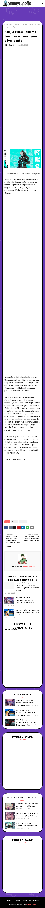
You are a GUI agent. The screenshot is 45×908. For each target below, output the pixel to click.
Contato (17, 900)
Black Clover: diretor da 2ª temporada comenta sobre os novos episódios (28, 721)
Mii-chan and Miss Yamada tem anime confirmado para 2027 (25, 600)
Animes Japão (31, 904)
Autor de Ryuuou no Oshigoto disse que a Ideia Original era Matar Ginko (27, 586)
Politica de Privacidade (31, 900)
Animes (14, 522)
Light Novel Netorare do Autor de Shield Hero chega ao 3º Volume (27, 814)
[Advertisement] (23, 14)
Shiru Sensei (9, 45)
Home (9, 900)
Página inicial (8, 25)
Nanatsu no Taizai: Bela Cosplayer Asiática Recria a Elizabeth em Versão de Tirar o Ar (27, 805)
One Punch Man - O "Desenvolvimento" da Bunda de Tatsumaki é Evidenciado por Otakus (27, 824)
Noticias (17, 25)
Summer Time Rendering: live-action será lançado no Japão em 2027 (27, 612)
